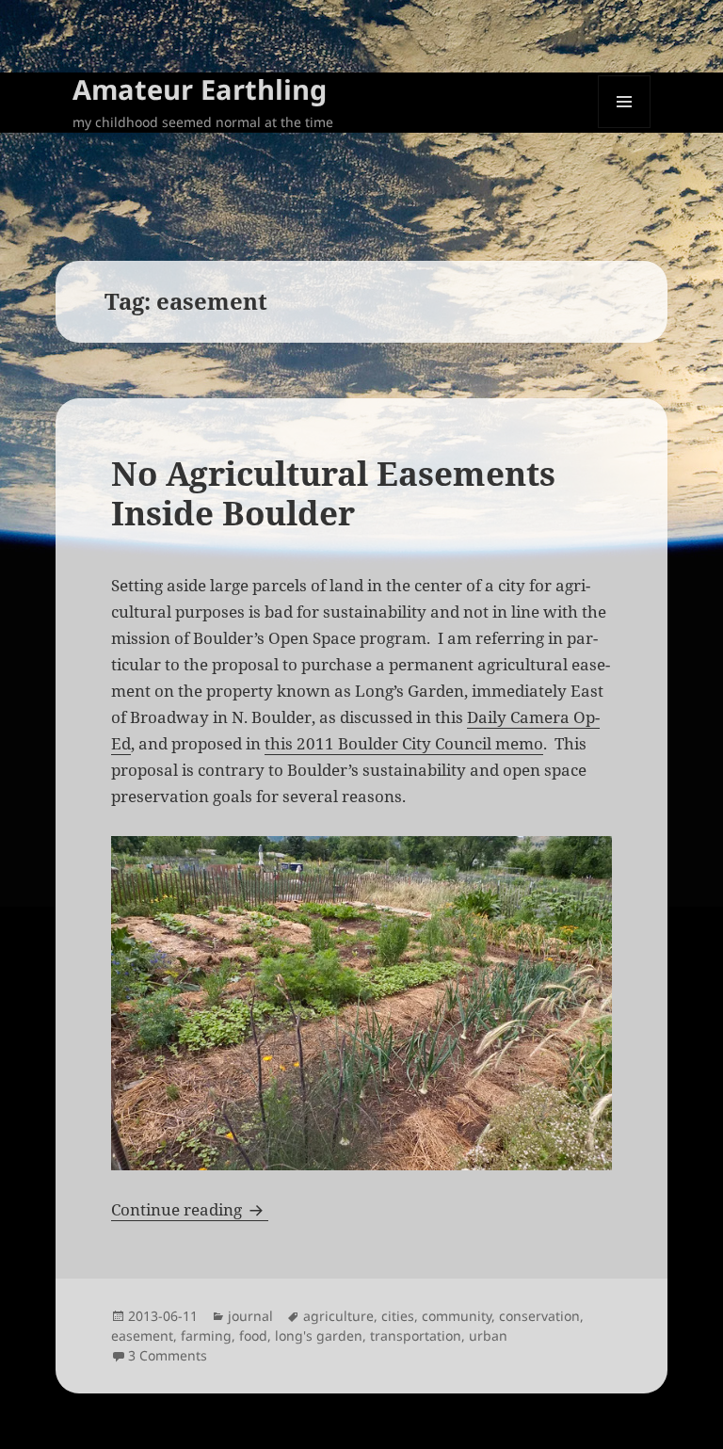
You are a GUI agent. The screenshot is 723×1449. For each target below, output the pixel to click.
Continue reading (189, 1209)
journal (250, 1316)
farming (206, 1335)
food (253, 1335)
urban (488, 1335)
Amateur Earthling (199, 89)
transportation (415, 1335)
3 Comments (167, 1355)
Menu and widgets (625, 127)
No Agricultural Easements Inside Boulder (333, 493)
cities (397, 1316)
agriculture (338, 1316)
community (456, 1316)
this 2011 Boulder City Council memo (404, 743)
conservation (539, 1316)
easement (142, 1335)
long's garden (318, 1335)
